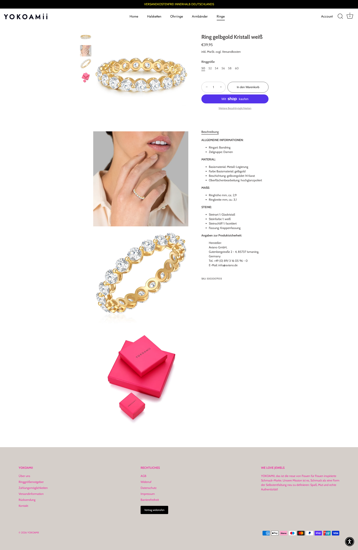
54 (216, 68)
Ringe (221, 16)
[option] (86, 38)
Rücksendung (27, 500)
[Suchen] (340, 16)
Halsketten (154, 16)
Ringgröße (208, 62)
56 (223, 68)
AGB (143, 476)
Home (134, 16)
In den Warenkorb (248, 87)
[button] (349, 541)
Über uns (24, 476)
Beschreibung (210, 132)
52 (210, 68)
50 (203, 68)
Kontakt (23, 506)
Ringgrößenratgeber (31, 482)
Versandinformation (31, 494)
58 (230, 68)
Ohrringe (176, 16)
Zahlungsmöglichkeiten (33, 488)
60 (237, 68)
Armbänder (200, 16)
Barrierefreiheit (150, 500)
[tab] (211, 132)
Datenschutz (149, 488)
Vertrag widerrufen (154, 510)
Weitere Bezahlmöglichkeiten (235, 108)
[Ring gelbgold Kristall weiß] (86, 37)
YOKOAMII (33, 532)
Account (327, 16)
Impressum (148, 494)
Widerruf (146, 482)
